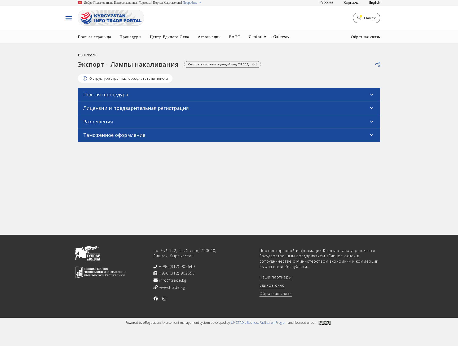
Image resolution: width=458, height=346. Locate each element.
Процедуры (130, 36)
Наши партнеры (275, 277)
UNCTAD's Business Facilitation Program (259, 322)
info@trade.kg (172, 280)
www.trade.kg (171, 287)
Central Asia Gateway (269, 36)
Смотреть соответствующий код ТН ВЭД (219, 64)
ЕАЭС (234, 36)
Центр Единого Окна (169, 36)
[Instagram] (164, 299)
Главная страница (94, 36)
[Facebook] (155, 299)
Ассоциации (209, 36)
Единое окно (272, 285)
